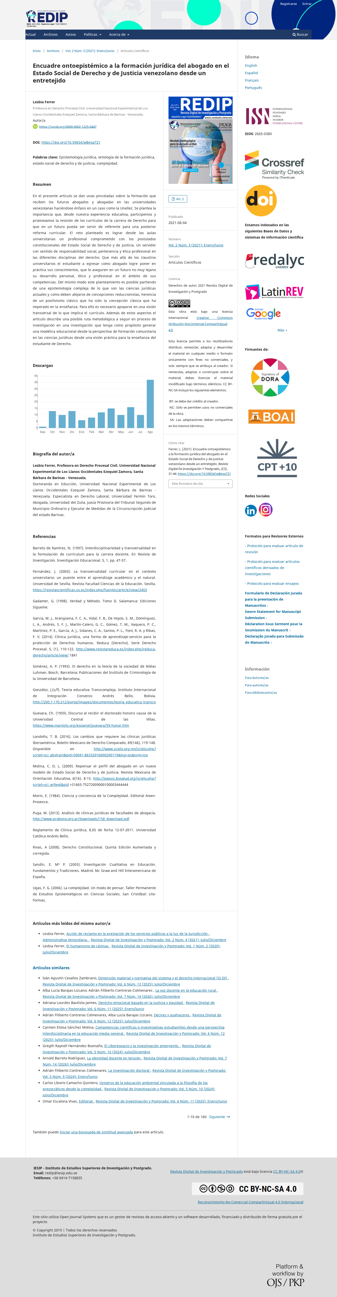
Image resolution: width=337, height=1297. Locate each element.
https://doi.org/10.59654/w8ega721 (70, 142)
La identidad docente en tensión (114, 1058)
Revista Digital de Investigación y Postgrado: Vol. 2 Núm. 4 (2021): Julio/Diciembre (158, 939)
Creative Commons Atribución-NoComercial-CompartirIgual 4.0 (200, 323)
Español (251, 72)
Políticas (91, 34)
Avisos (71, 34)
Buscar (302, 34)
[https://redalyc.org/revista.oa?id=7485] (274, 267)
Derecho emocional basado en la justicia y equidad (141, 1002)
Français (252, 80)
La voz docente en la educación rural (186, 990)
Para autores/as (256, 685)
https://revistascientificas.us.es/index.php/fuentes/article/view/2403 (90, 590)
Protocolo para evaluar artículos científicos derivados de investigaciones (272, 567)
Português (253, 87)
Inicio (37, 51)
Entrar (307, 3)
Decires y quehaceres (172, 1015)
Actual (30, 34)
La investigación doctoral (129, 1070)
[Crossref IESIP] (274, 177)
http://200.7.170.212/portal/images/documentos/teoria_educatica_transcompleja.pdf (103, 702)
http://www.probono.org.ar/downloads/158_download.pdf (81, 818)
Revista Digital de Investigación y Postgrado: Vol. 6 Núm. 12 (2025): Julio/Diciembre (111, 984)
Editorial (86, 1101)
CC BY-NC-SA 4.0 (286, 1171)
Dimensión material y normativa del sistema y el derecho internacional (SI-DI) (163, 978)
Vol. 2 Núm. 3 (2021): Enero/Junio (90, 51)
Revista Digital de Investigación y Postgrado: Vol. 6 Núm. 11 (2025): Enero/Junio (161, 1101)
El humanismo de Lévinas (88, 946)
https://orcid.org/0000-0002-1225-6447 (67, 126)
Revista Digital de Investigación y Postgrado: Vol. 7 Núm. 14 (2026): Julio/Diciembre (111, 996)
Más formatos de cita (187, 483)
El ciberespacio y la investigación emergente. (142, 1045)
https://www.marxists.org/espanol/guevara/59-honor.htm (81, 725)
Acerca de (118, 34)
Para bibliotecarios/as (261, 692)
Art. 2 (179, 199)
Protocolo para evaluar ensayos (273, 583)
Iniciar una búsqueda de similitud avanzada (96, 1132)
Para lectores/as (257, 677)
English (251, 65)
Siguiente (217, 1116)
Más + (282, 330)
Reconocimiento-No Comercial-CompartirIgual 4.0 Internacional (250, 1202)
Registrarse (288, 3)
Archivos (51, 34)
